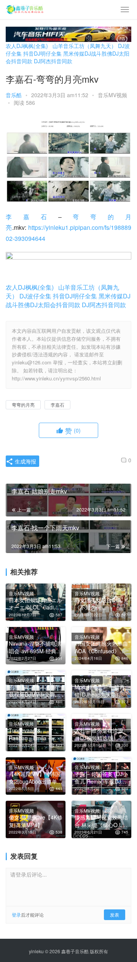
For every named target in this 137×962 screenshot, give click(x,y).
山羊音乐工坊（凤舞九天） (84, 46)
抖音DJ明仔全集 (42, 53)
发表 (114, 914)
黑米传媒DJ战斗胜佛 (87, 53)
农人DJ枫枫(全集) (27, 46)
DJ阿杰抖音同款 (53, 61)
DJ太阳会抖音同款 (55, 304)
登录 (16, 914)
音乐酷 (14, 95)
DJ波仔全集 (35, 296)
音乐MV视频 (112, 95)
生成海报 (24, 461)
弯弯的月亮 (23, 404)
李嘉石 (32, 216)
